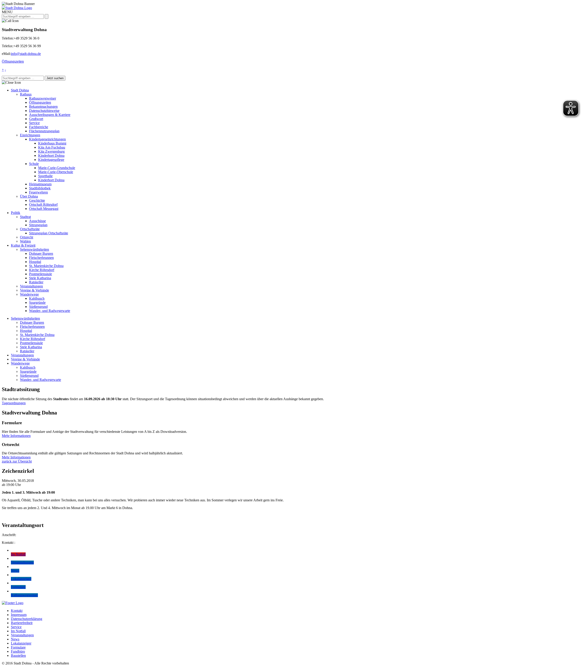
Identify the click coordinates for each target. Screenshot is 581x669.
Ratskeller (36, 282)
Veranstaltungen (31, 286)
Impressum (19, 615)
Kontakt (16, 611)
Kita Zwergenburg (51, 151)
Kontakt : (8, 542)
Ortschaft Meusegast (43, 209)
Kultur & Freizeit (23, 245)
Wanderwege (29, 294)
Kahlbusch (36, 298)
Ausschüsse (37, 221)
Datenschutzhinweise (44, 111)
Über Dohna (29, 196)
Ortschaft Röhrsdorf (43, 204)
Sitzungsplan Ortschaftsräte (48, 233)
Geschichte (37, 200)
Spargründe (37, 302)
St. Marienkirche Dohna (46, 266)
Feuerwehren (38, 192)
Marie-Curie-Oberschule (55, 172)
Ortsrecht (26, 237)
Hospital (35, 262)
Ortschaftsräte (30, 229)
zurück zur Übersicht (17, 461)
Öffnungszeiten (13, 61)
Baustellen (18, 655)
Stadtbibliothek (40, 188)
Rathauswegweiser (42, 98)
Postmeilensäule (40, 274)
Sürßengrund (38, 307)
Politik (15, 213)
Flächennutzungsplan (44, 131)
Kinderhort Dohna (51, 155)
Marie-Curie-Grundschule (56, 168)
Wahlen (25, 241)
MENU (7, 12)
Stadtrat (25, 217)
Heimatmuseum (40, 184)
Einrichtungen (30, 135)
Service (34, 123)
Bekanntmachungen (43, 106)
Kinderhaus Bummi (52, 143)
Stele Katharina (40, 278)
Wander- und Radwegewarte (49, 311)
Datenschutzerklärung (26, 619)
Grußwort (36, 119)
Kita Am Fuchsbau (51, 147)
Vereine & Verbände (34, 290)
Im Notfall (18, 631)
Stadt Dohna (20, 90)
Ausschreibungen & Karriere (49, 115)
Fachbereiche (38, 127)
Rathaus (26, 94)
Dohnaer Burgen (41, 253)
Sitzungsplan (38, 225)
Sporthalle (45, 176)
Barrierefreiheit (21, 623)
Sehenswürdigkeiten (34, 249)
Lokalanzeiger (21, 643)
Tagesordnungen (14, 403)
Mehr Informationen (16, 436)
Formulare (18, 647)
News (15, 639)
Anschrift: (9, 535)
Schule (34, 164)
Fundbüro (18, 651)
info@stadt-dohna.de (26, 54)
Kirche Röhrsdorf (41, 270)
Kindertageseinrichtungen (47, 139)
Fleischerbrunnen (41, 258)
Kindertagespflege (51, 160)
